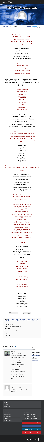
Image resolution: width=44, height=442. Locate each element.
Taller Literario (6, 418)
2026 (24, 412)
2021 (29, 414)
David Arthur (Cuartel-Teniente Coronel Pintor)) (27, 320)
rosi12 (17, 320)
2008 (31, 418)
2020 (31, 414)
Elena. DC (13, 351)
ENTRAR (6, 404)
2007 (34, 418)
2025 (27, 412)
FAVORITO (27, 313)
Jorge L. (9, 320)
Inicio (4, 26)
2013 (34, 416)
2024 (29, 412)
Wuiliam (29, 319)
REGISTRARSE (7, 406)
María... (7, 26)
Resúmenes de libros (7, 416)
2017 (24, 416)
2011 (24, 418)
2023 (24, 414)
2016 (27, 416)
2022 (27, 414)
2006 (36, 418)
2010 (27, 418)
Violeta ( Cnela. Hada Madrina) (22, 319)
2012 (36, 416)
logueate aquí (35, 360)
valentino (6, 322)
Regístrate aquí (35, 355)
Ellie (37, 320)
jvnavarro (13, 320)
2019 (34, 414)
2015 (29, 416)
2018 (36, 414)
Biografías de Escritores (8, 420)
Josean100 (13, 319)
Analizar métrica (7, 412)
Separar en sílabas (7, 414)
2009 (29, 418)
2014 (31, 416)
